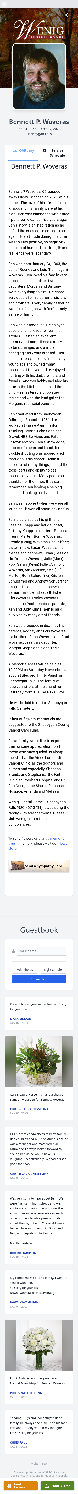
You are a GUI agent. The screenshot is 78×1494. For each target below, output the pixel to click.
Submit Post (39, 979)
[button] (39, 1061)
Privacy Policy (27, 1475)
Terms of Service (50, 1475)
